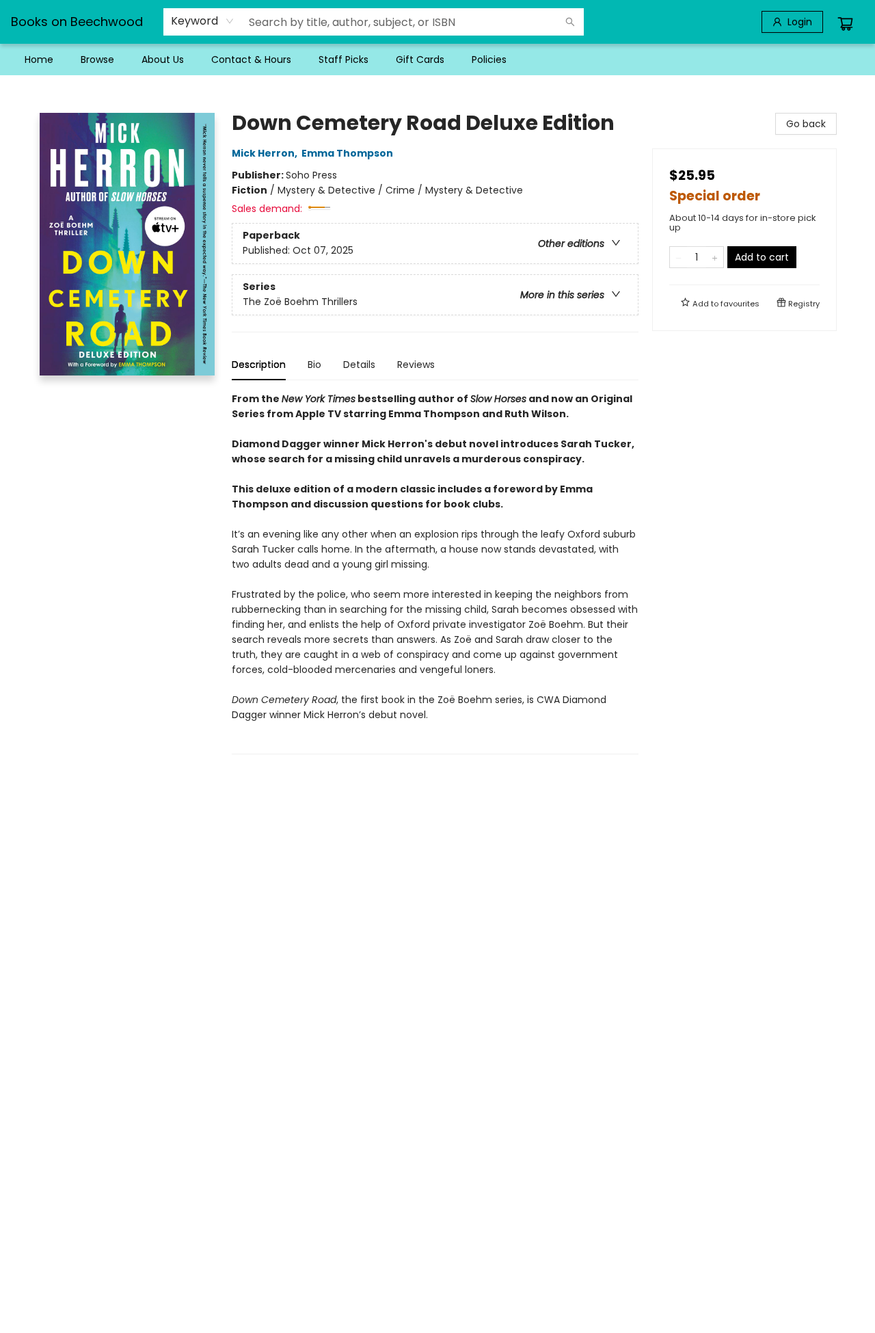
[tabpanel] (435, 572)
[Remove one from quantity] (678, 257)
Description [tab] (259, 364)
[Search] (570, 22)
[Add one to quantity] (714, 257)
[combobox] (202, 21)
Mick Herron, (265, 153)
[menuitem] (39, 59)
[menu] (437, 59)
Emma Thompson (347, 153)
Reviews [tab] (416, 364)
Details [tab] (359, 364)
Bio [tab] (314, 364)
